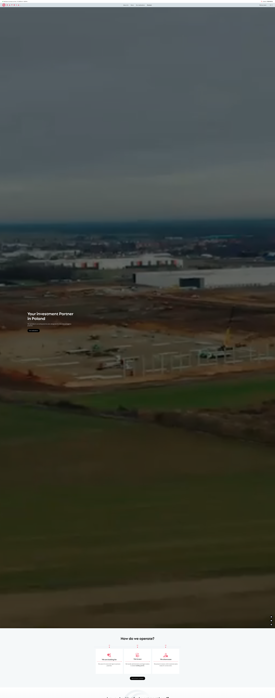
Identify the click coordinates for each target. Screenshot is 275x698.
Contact (149, 5)
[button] (270, 5)
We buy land (262, 5)
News (132, 5)
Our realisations (140, 5)
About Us (125, 5)
